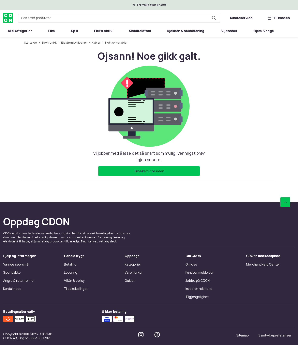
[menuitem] (20, 31)
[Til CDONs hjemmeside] (8, 18)
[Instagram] (140, 334)
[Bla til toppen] (285, 202)
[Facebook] (157, 334)
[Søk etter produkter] (214, 18)
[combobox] (119, 18)
